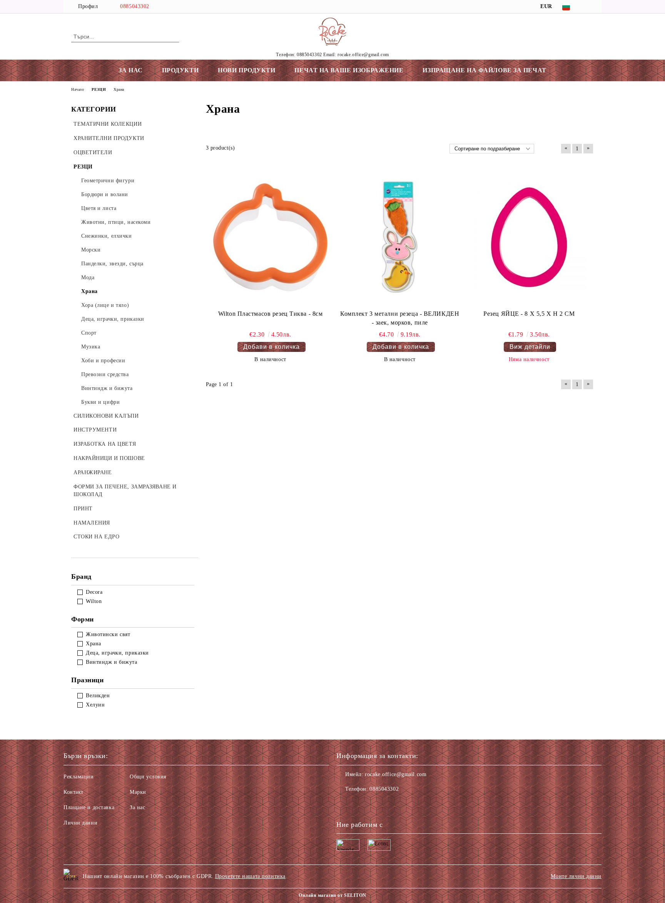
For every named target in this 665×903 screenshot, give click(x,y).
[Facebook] (589, 6)
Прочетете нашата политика (250, 876)
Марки (138, 792)
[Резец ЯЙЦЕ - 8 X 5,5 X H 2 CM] (529, 237)
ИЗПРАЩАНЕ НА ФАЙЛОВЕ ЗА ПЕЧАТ (484, 70)
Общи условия (148, 777)
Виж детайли (530, 346)
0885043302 (134, 6)
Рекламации (78, 777)
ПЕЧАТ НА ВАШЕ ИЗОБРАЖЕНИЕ (348, 70)
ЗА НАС (130, 70)
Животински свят (108, 634)
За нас (137, 807)
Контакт (73, 792)
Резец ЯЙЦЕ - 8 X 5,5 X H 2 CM (529, 313)
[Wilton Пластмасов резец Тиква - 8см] (270, 237)
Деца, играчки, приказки (117, 653)
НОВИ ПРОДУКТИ (246, 70)
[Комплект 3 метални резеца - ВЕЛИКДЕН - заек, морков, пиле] (400, 237)
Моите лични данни (576, 876)
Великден (98, 695)
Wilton (94, 601)
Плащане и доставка (88, 807)
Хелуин (95, 705)
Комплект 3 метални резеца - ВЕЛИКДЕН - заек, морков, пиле (399, 318)
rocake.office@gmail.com (395, 774)
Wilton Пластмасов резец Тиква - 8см (270, 313)
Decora (94, 592)
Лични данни (80, 823)
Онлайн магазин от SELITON (332, 895)
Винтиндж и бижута (111, 662)
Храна (93, 643)
